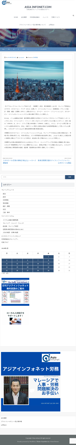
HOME (16, 17)
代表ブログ (4, 242)
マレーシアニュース (7, 190)
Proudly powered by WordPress (26, 441)
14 (38, 263)
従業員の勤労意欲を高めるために (13, 229)
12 (17, 263)
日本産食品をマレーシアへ (9, 239)
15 (48, 263)
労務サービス (55, 17)
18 (7, 267)
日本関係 (35, 57)
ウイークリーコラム (7, 216)
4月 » (7, 273)
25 (7, 270)
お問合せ (51, 24)
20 (27, 267)
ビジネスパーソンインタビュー (11, 236)
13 (27, 263)
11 (7, 263)
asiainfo (22, 57)
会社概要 (24, 17)
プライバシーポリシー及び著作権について (32, 24)
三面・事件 (6, 212)
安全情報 (5, 203)
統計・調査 (6, 206)
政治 (4, 194)
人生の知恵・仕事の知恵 (10, 232)
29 (48, 270)
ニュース (45, 17)
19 (17, 267)
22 (48, 267)
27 (27, 270)
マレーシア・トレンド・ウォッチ (13, 223)
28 (38, 270)
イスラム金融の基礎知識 (10, 220)
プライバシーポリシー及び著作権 (11, 421)
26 (17, 270)
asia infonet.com (38, 7)
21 (38, 267)
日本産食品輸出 (35, 17)
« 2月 (3, 273)
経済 (4, 197)
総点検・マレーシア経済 (10, 226)
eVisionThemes (54, 441)
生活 (4, 209)
